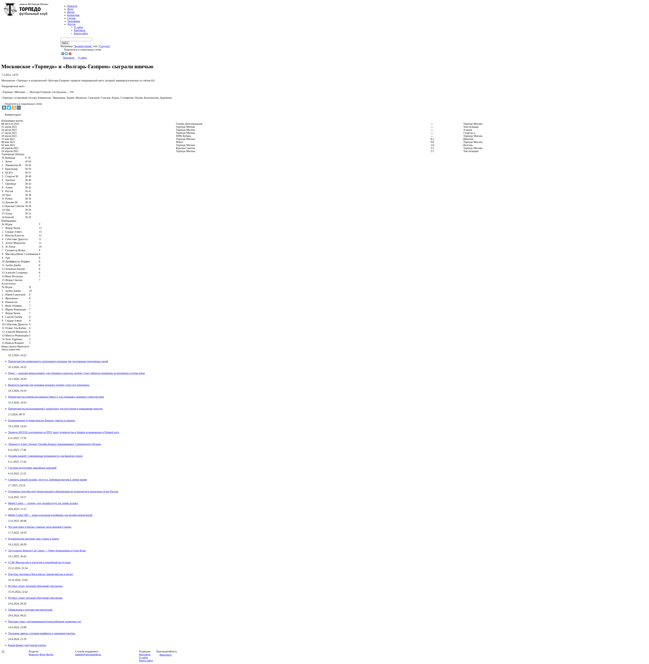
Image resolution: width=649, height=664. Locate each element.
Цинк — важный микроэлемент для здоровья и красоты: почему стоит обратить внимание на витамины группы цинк (76, 373)
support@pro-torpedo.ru (88, 654)
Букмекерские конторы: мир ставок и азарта (33, 538)
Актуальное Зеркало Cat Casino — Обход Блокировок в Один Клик (47, 550)
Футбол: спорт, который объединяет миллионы (35, 586)
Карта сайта (81, 33)
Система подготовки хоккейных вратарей (32, 467)
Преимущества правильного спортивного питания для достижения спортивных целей (58, 361)
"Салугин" (104, 46)
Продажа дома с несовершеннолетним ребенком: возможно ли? (44, 621)
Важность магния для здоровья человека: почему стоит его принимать (48, 385)
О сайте (78, 27)
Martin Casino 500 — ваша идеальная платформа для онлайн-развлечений (50, 515)
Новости (34, 654)
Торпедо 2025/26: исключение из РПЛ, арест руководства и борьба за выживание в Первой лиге (63, 432)
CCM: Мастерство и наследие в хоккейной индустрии (39, 562)
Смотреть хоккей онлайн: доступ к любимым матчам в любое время (47, 479)
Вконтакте (166, 654)
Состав (71, 18)
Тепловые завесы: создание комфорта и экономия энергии (41, 633)
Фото (70, 9)
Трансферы (73, 21)
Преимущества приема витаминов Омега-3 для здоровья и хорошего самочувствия (56, 396)
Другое (71, 24)
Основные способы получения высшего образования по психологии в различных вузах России (63, 491)
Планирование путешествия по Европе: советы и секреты (41, 420)
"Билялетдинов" (83, 46)
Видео (71, 12)
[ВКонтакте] (63, 53)
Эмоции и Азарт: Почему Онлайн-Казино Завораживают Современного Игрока (54, 444)
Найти (65, 43)
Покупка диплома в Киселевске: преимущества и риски (40, 574)
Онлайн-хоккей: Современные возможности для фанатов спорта (45, 455)
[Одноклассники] (14, 108)
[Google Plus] (70, 53)
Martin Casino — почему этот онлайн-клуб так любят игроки (43, 503)
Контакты (79, 30)
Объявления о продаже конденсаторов (30, 609)
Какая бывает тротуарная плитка (27, 645)
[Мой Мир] (19, 108)
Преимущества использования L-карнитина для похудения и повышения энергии (55, 408)
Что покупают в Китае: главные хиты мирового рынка (39, 526)
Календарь (73, 15)
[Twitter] (66, 53)
